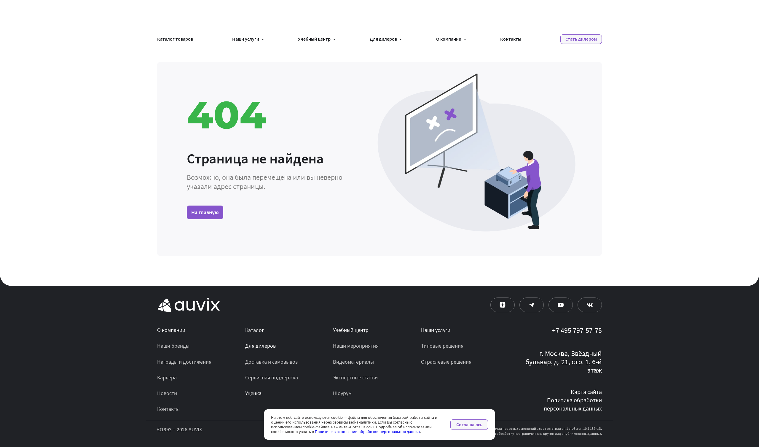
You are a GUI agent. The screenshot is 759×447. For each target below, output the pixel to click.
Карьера (167, 377)
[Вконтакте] (590, 305)
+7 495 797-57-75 (577, 331)
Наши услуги (245, 39)
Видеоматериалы (353, 362)
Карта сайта (586, 392)
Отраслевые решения (446, 362)
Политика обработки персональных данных (573, 404)
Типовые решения (442, 346)
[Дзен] (502, 305)
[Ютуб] (560, 305)
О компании (448, 39)
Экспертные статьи (355, 377)
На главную (205, 212)
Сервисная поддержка (271, 377)
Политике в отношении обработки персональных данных (367, 431)
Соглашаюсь (469, 424)
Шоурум (342, 393)
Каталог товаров (175, 39)
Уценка (253, 393)
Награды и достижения (184, 362)
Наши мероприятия (356, 346)
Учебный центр (314, 39)
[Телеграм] (531, 305)
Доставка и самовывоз (271, 362)
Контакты (510, 39)
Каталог (254, 330)
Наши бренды (173, 346)
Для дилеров (383, 39)
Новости (167, 393)
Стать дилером (581, 39)
